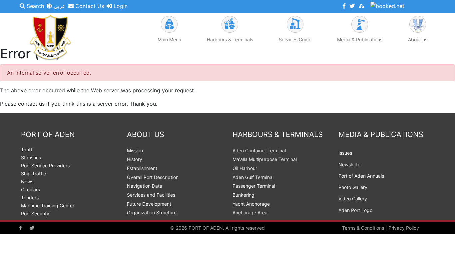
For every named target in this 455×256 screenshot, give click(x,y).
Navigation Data (144, 186)
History (134, 159)
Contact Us (89, 6)
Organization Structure (152, 212)
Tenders (30, 197)
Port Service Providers (45, 165)
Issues (345, 153)
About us (417, 39)
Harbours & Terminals (230, 39)
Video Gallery (352, 198)
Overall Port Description (153, 177)
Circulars (30, 189)
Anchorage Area (249, 212)
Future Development (149, 204)
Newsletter (350, 164)
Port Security (35, 213)
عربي (59, 6)
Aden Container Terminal (259, 150)
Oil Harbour (244, 168)
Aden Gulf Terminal (252, 177)
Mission (135, 150)
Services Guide (295, 39)
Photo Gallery (352, 187)
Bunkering (243, 195)
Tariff (26, 149)
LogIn (120, 6)
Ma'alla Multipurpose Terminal (264, 159)
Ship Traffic (33, 173)
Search (34, 6)
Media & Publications (359, 39)
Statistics (31, 157)
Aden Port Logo (355, 210)
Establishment (142, 168)
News (27, 181)
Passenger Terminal (253, 186)
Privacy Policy (403, 228)
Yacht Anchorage (251, 204)
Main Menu (169, 39)
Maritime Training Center (47, 205)
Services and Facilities (151, 195)
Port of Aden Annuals (361, 176)
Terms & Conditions (363, 228)
